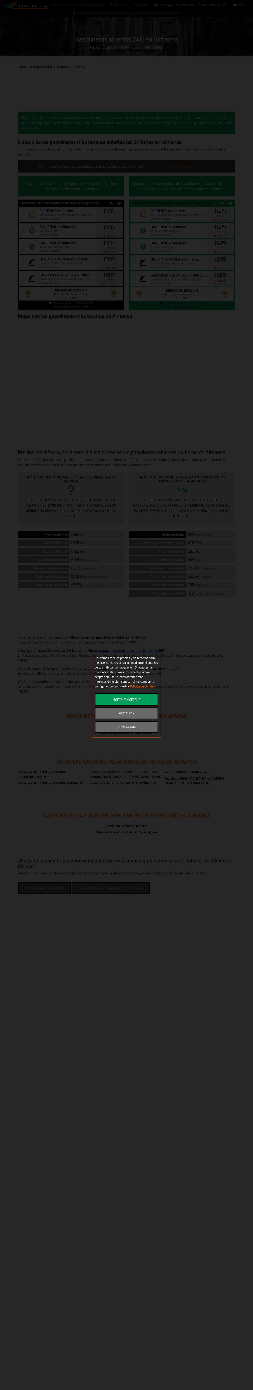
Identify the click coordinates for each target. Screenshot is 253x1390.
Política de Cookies (142, 686)
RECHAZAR (126, 713)
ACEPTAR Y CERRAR (126, 699)
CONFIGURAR (126, 727)
